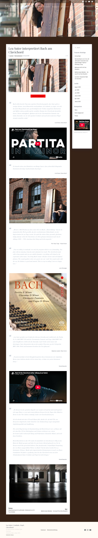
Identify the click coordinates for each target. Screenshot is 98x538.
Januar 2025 (78, 101)
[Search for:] (82, 47)
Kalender (74, 6)
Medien (22, 6)
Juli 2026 (77, 90)
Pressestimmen (45, 6)
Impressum (43, 530)
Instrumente (64, 6)
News (76, 110)
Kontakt (81, 6)
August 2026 (78, 87)
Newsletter (89, 6)
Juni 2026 (77, 93)
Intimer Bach (78, 56)
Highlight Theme (10, 535)
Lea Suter (11, 55)
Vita (37, 6)
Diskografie (30, 6)
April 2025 (77, 98)
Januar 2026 (78, 96)
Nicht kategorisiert (18, 55)
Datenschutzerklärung (52, 530)
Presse (76, 116)
